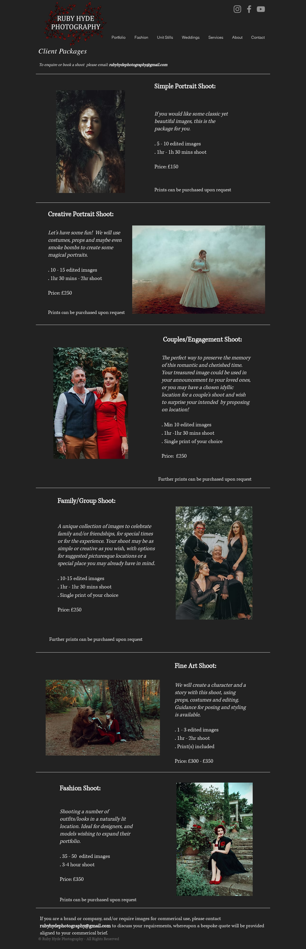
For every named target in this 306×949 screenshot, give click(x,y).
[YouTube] (261, 9)
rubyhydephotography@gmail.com (138, 64)
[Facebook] (249, 9)
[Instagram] (237, 9)
